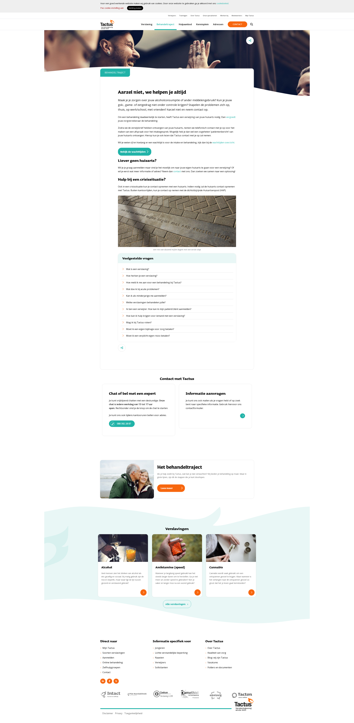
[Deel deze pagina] (250, 40)
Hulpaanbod (185, 24)
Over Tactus (195, 16)
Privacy (118, 713)
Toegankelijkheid (133, 713)
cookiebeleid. (223, 3)
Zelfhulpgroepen (111, 667)
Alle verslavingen (175, 604)
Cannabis (216, 567)
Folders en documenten (220, 667)
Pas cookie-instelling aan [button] (112, 7)
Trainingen (183, 16)
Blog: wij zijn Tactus (218, 657)
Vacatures (213, 662)
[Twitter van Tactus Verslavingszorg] (116, 681)
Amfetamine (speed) (170, 567)
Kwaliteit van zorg (217, 652)
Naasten (159, 657)
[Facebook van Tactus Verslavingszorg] (109, 681)
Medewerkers (237, 16)
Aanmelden (108, 657)
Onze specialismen (210, 16)
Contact (237, 24)
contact (177, 171)
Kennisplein (202, 24)
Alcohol (106, 567)
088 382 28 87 (124, 423)
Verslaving (146, 24)
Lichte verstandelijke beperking (171, 652)
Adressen (218, 24)
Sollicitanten (161, 667)
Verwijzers (172, 16)
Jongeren (160, 647)
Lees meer (242, 415)
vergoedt (230, 117)
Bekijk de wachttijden (133, 151)
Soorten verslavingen (113, 652)
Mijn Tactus (249, 16)
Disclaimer (107, 713)
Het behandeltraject (179, 466)
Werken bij (224, 16)
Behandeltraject (165, 24)
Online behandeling (112, 662)
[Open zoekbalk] (251, 24)
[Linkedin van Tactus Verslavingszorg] (103, 681)
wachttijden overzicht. (223, 142)
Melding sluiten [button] (135, 8)
